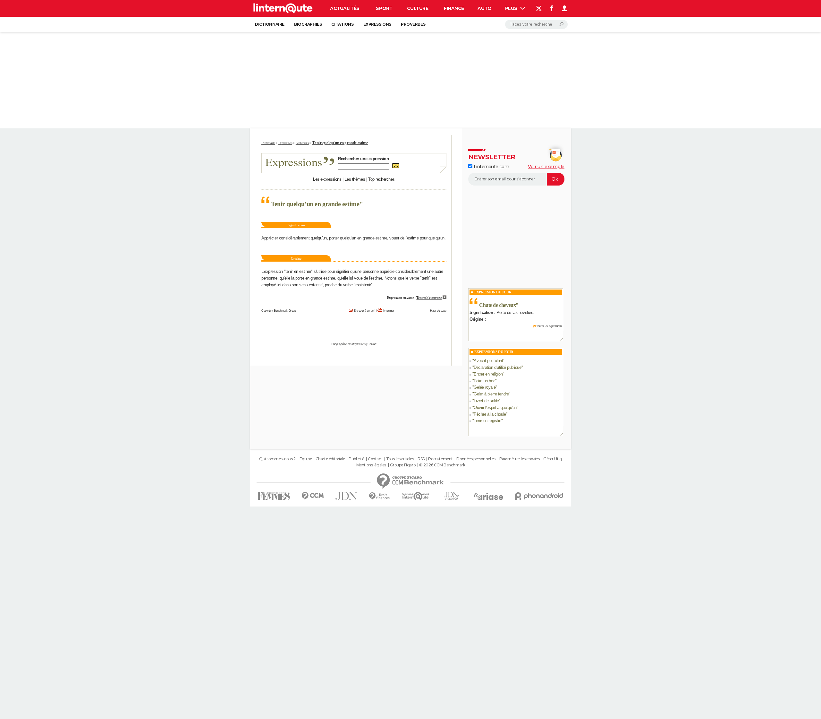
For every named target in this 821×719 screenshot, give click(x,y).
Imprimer (388, 310)
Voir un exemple (546, 166)
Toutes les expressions (549, 326)
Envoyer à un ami (364, 310)
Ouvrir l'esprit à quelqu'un (495, 407)
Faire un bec (484, 380)
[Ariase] (488, 496)
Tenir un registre (487, 420)
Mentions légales (371, 465)
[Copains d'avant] (415, 496)
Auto (484, 8)
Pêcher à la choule (490, 414)
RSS (421, 459)
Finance (454, 8)
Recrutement (440, 459)
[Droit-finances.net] (379, 496)
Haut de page (438, 310)
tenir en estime (298, 271)
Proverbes (413, 24)
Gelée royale (484, 387)
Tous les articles (400, 459)
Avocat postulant (488, 360)
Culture (417, 8)
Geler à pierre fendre (491, 394)
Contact (372, 344)
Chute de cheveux (497, 305)
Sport (384, 8)
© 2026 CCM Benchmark (442, 465)
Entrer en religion (488, 374)
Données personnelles (475, 459)
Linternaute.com (490, 166)
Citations (342, 24)
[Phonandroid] (539, 496)
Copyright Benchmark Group (278, 310)
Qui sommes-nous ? (277, 459)
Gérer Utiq (552, 459)
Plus (512, 8)
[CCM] (312, 496)
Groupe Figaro (403, 465)
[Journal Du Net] (346, 496)
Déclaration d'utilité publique (497, 367)
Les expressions (327, 179)
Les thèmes (354, 179)
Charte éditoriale (330, 459)
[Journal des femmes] (274, 496)
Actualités (345, 8)
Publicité (356, 459)
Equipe (306, 459)
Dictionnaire (269, 24)
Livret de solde (486, 400)
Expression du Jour (492, 292)
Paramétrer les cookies (519, 459)
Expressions (377, 24)
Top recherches (381, 179)
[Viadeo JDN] (451, 496)
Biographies (308, 24)
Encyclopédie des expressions (348, 344)
